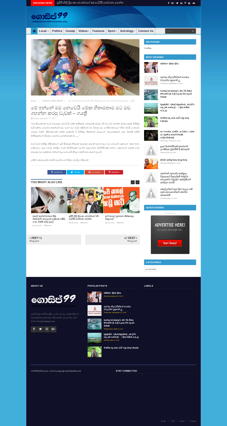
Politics (57, 30)
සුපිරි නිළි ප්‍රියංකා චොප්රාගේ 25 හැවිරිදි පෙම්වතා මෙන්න (90, 3)
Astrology (126, 30)
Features (98, 30)
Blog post (34, 241)
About (182, 421)
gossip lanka (151, 269)
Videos (83, 30)
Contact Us (145, 30)
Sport (111, 30)
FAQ (173, 421)
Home (34, 101)
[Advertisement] (140, 15)
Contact (192, 421)
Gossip (70, 30)
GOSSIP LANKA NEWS (52, 101)
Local (43, 30)
